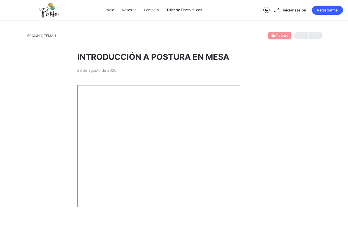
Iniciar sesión (294, 10)
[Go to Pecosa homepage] (49, 9)
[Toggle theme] (266, 10)
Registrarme (327, 10)
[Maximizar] (276, 10)
